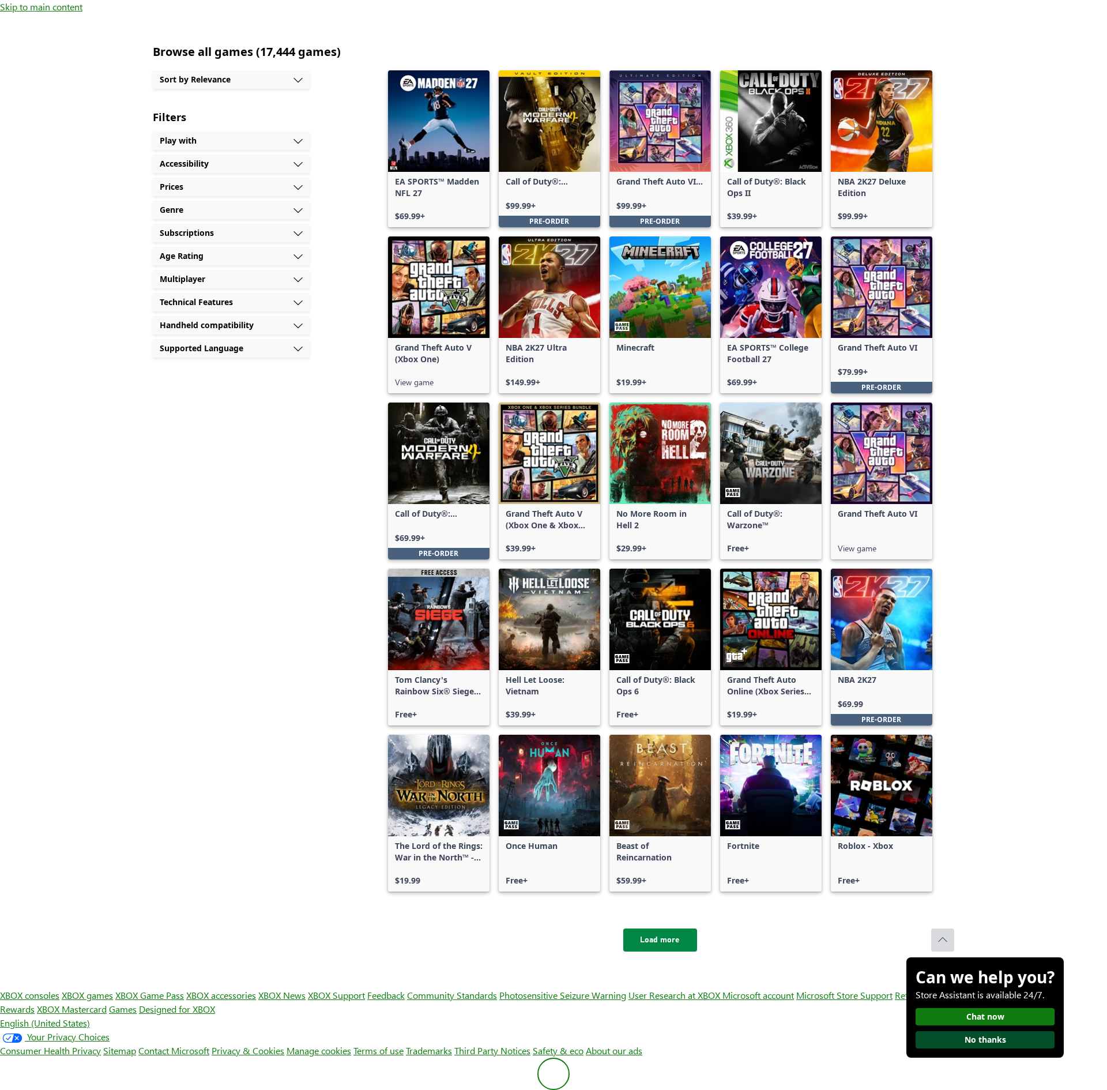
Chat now (985, 1016)
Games (123, 1009)
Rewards (17, 1009)
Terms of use (378, 1050)
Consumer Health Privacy (50, 1050)
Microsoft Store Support (844, 995)
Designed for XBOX (177, 1009)
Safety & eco (558, 1050)
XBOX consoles (29, 995)
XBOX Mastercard (72, 1009)
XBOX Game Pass (149, 995)
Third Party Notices (492, 1050)
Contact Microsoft (173, 1050)
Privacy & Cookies (248, 1050)
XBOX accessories (221, 995)
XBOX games (87, 995)
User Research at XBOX (675, 995)
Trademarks (429, 1050)
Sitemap (119, 1050)
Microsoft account (758, 995)
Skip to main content (41, 7)
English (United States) (45, 1023)
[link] (439, 148)
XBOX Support (336, 995)
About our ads (614, 1050)
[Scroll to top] (942, 940)
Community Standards (452, 995)
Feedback (386, 995)
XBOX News (282, 995)
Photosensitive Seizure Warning (562, 995)
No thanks (985, 1039)
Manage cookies (319, 1050)
